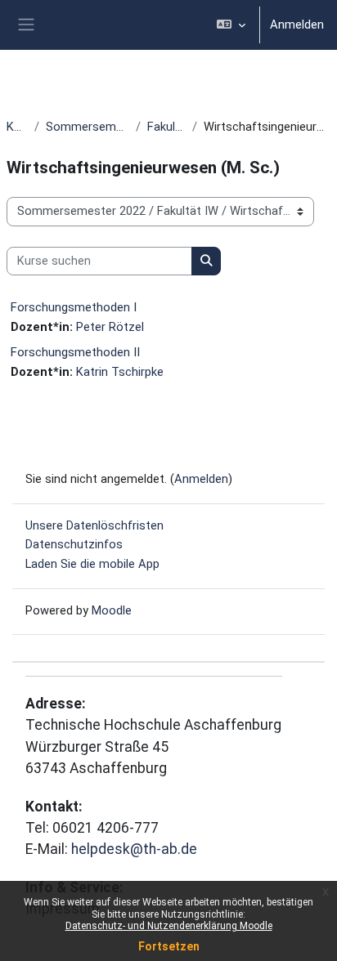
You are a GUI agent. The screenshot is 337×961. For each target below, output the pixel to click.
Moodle (112, 610)
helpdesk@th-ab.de (134, 849)
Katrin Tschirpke (120, 371)
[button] (231, 25)
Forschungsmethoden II (75, 352)
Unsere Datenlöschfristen (94, 525)
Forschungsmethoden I (74, 307)
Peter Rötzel (110, 327)
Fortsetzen (169, 946)
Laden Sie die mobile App (92, 563)
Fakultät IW (166, 126)
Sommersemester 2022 (88, 126)
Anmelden (297, 24)
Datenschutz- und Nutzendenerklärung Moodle (168, 926)
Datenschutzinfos (74, 544)
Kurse (17, 126)
